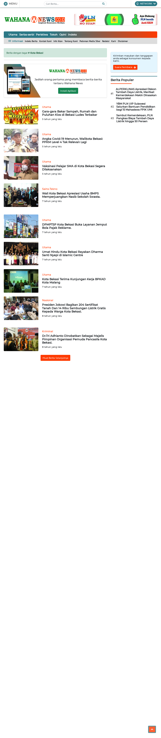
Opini (62, 34)
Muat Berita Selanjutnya (55, 357)
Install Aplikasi (68, 90)
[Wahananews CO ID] (35, 19)
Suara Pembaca (124, 67)
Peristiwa (42, 34)
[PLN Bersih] (115, 19)
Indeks (72, 34)
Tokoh (54, 34)
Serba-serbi (26, 34)
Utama (12, 34)
